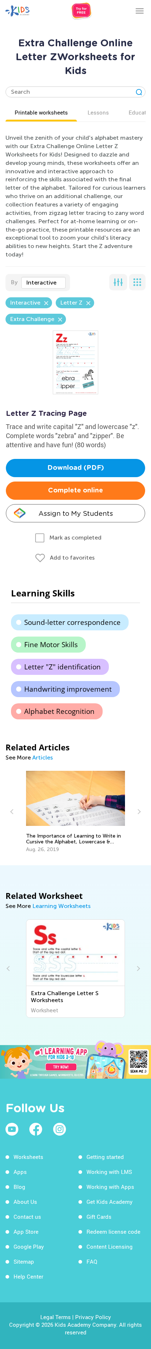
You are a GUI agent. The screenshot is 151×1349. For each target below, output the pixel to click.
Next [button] (138, 811)
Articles (42, 757)
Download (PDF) (75, 468)
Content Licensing (109, 1246)
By (14, 282)
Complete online (75, 490)
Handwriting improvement (68, 689)
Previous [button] (12, 811)
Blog (19, 1186)
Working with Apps (110, 1186)
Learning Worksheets (61, 905)
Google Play (29, 1246)
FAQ (91, 1261)
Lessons (98, 112)
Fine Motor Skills (51, 644)
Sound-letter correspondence (72, 622)
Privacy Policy (93, 1317)
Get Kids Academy (109, 1201)
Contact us (27, 1216)
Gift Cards (98, 1216)
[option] (76, 812)
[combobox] (43, 283)
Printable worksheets (41, 112)
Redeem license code (113, 1231)
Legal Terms (55, 1317)
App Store (26, 1231)
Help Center (28, 1276)
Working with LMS (109, 1171)
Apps (20, 1171)
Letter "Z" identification (62, 667)
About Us (25, 1201)
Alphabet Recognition (59, 711)
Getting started (105, 1156)
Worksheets (28, 1156)
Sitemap (24, 1261)
